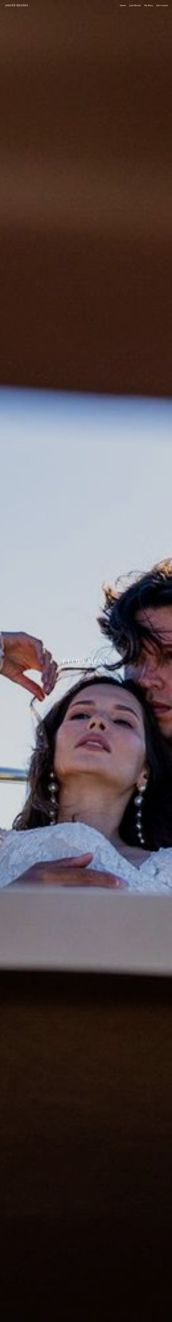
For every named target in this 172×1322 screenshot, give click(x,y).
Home (123, 5)
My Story (148, 5)
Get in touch (162, 5)
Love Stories (135, 5)
